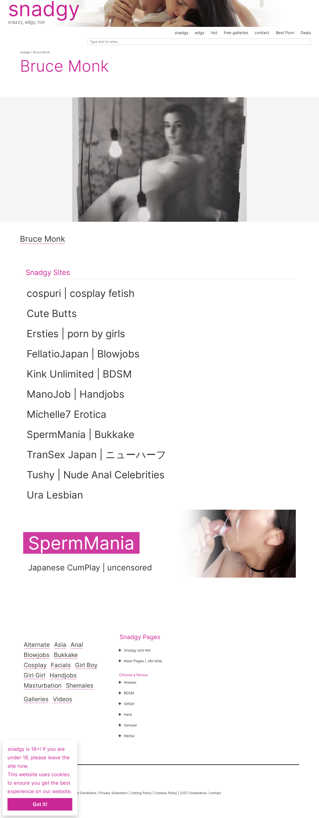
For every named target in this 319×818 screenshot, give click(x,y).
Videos (62, 699)
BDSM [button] (129, 693)
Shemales (79, 685)
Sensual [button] (130, 725)
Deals (306, 32)
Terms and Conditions (79, 793)
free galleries (236, 32)
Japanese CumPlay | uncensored (90, 567)
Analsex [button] (130, 682)
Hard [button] (128, 714)
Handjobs (63, 675)
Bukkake (66, 654)
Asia (60, 644)
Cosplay (35, 665)
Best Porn (285, 32)
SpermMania (81, 543)
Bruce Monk (42, 239)
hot (214, 32)
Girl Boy (86, 665)
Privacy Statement (113, 793)
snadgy (181, 32)
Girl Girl (34, 675)
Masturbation (43, 685)
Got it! (40, 804)
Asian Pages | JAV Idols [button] (143, 661)
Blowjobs (37, 654)
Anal (77, 644)
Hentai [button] (129, 736)
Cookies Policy (166, 793)
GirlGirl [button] (129, 704)
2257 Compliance (193, 793)
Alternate (37, 644)
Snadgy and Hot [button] (137, 650)
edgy (199, 32)
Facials (61, 665)
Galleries (36, 699)
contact (262, 32)
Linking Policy (141, 793)
